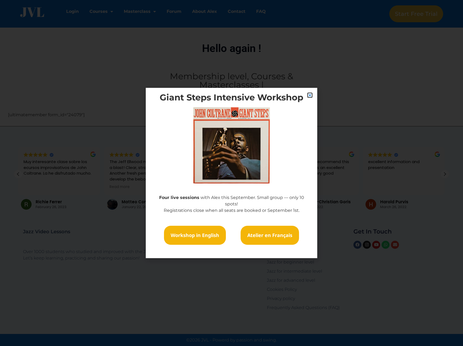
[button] (310, 95)
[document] (231, 173)
